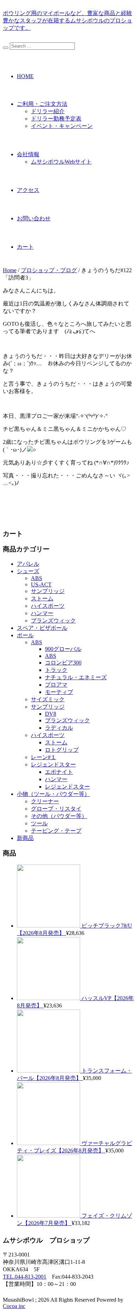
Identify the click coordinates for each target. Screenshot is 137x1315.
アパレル (28, 564)
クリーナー (45, 801)
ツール (39, 823)
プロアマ (56, 685)
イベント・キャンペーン (62, 126)
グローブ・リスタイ (56, 809)
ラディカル (59, 728)
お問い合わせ (34, 218)
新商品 (25, 838)
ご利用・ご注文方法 (42, 104)
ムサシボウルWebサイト (61, 162)
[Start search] (5, 48)
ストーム (42, 598)
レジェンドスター (53, 764)
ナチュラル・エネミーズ (76, 677)
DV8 (50, 714)
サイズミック (48, 699)
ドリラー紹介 (48, 111)
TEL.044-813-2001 (24, 1277)
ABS (36, 578)
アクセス (28, 190)
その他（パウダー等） (59, 816)
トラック (56, 670)
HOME (25, 76)
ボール (25, 635)
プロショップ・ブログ (49, 270)
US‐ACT (41, 584)
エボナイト (59, 772)
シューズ (28, 571)
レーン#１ (43, 757)
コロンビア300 (63, 663)
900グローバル (63, 649)
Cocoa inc (14, 1306)
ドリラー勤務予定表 (56, 119)
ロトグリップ (62, 750)
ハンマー (42, 613)
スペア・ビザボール (42, 628)
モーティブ (59, 692)
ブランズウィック (53, 621)
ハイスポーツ (48, 606)
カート (25, 247)
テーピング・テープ (56, 831)
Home (10, 270)
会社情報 (28, 154)
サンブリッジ (48, 591)
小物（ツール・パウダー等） (53, 794)
